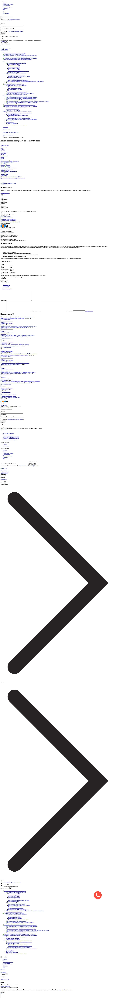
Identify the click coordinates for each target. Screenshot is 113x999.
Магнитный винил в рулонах (12, 114)
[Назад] (1, 888)
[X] (7, 226)
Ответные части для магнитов (27, 93)
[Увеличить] (11, 176)
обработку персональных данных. (15, 31)
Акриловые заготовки (22, 107)
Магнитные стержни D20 (14, 72)
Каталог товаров (4, 49)
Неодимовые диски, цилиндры (15, 86)
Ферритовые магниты (22, 94)
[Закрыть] (5, 482)
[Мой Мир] (5, 226)
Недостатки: (3, 311)
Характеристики (4, 167)
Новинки (5, 444)
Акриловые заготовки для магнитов (29, 58)
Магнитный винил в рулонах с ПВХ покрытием (19, 118)
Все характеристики (5, 193)
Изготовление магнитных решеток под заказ (18, 80)
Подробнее (3, 322)
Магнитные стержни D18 (14, 65)
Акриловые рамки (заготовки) (12, 109)
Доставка (5, 1)
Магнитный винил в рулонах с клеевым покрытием (20, 116)
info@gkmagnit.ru (35, 465)
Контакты (5, 8)
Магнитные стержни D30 (14, 69)
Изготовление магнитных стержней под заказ (18, 71)
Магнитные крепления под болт (28, 99)
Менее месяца (6, 287)
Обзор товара (3, 162)
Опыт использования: (5, 282)
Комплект (3, 165)
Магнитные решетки (21, 73)
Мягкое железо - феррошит (12, 123)
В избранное (3, 324)
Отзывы (2, 170)
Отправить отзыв (89, 311)
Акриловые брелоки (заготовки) (13, 110)
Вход (4, 11)
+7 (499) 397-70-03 (5, 472)
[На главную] (4, 480)
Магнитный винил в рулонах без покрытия (18, 115)
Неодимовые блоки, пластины (15, 89)
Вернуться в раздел (5, 161)
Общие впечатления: (36, 311)
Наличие (2, 172)
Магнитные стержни (21, 63)
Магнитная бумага (10, 120)
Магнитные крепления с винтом (29, 98)
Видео (2, 175)
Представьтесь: (69, 311)
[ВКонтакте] (1, 226)
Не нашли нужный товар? (14, 19)
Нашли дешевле (12, 220)
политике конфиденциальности (65, 989)
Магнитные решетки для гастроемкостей (34, 81)
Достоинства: (4, 300)
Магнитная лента (9, 122)
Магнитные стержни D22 (14, 67)
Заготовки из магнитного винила (29, 119)
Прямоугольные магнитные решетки (16, 75)
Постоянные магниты (19, 54)
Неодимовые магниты (22, 85)
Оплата (4, 3)
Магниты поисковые (21, 103)
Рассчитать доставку (15, 222)
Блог (4, 9)
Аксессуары (3, 169)
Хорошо (2, 992)
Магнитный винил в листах (26, 113)
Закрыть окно (4, 41)
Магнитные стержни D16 (14, 64)
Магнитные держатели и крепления (28, 55)
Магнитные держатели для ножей (29, 102)
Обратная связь (4, 470)
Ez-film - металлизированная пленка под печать (16, 124)
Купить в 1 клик (12, 219)
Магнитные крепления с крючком (29, 97)
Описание (3, 166)
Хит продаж (6, 446)
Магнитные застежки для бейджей (27, 57)
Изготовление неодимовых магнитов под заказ (18, 90)
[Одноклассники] (3, 226)
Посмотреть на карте (23, 465)
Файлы (2, 174)
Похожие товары (4, 171)
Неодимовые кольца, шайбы (14, 88)
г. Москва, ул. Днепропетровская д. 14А (12, 882)
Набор (2, 163)
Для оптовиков (6, 5)
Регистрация (6, 13)
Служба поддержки (7, 7)
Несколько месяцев (7, 289)
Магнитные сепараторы (20, 53)
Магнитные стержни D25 (14, 68)
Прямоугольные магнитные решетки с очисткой (19, 76)
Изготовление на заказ (8, 4)
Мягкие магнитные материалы (25, 59)
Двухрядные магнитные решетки (15, 79)
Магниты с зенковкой (21, 92)
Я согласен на (13, 31)
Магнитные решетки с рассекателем (14, 82)
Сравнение (10, 323)
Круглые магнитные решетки (15, 77)
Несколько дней (6, 285)
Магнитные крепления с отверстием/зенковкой (38, 101)
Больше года (6, 286)
